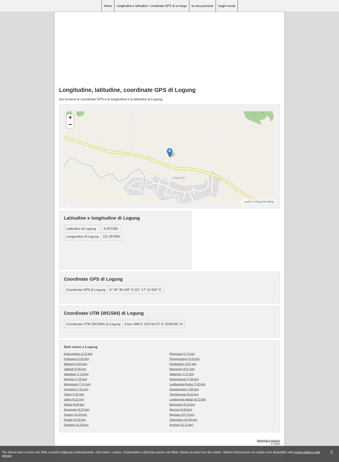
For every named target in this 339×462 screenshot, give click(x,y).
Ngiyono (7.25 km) (75, 379)
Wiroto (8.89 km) (74, 404)
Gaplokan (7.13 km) (76, 374)
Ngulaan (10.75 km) (182, 414)
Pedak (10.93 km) (75, 419)
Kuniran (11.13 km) (181, 425)
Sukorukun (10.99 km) (183, 419)
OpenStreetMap (265, 201)
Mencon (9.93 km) (181, 409)
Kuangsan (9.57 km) (76, 409)
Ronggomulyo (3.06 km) (185, 359)
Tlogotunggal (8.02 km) (184, 394)
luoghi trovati (226, 6)
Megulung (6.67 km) (182, 369)
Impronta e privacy (268, 440)
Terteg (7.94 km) (74, 394)
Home (108, 6)
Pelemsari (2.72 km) (182, 354)
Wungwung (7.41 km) (77, 384)
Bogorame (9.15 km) (182, 404)
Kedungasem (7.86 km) (184, 389)
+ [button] (70, 117)
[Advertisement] (169, 51)
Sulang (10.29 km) (75, 414)
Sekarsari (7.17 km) (182, 374)
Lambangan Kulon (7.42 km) (187, 384)
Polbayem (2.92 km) (76, 359)
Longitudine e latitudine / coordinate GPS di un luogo (152, 6)
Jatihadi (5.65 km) (75, 369)
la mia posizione (202, 6)
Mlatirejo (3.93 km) (75, 364)
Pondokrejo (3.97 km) (183, 364)
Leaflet (248, 201)
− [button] (70, 124)
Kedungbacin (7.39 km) (184, 379)
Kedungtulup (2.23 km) (78, 354)
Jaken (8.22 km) (74, 399)
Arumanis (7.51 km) (76, 389)
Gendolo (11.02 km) (76, 425)
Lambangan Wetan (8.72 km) (188, 399)
